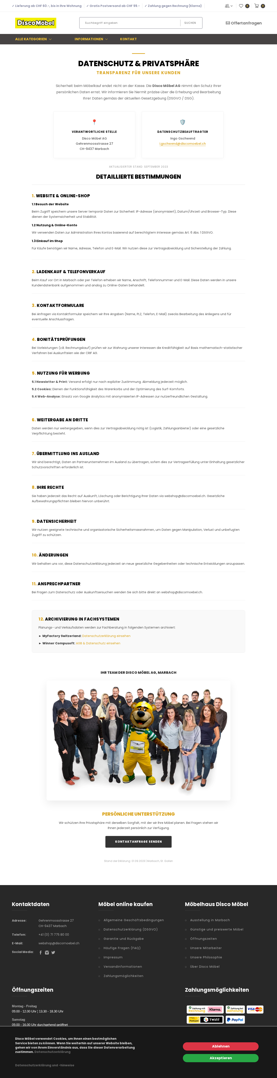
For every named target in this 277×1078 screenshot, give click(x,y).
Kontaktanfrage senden (138, 842)
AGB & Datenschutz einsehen (98, 643)
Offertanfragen (246, 23)
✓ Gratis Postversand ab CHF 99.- (113, 6)
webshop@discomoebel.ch (59, 943)
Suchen (190, 23)
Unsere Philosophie (206, 957)
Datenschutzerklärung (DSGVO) (131, 929)
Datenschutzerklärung (52, 1052)
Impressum (113, 957)
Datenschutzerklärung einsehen (106, 636)
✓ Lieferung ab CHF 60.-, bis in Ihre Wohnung (47, 6)
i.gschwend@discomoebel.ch (182, 143)
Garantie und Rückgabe (124, 939)
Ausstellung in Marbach (210, 920)
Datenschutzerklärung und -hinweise (44, 1065)
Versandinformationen (123, 966)
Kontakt (128, 39)
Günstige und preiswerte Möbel (216, 929)
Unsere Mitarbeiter (206, 948)
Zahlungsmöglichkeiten (123, 976)
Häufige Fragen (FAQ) (122, 948)
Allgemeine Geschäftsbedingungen (134, 920)
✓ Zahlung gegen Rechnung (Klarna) (173, 6)
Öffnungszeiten (203, 939)
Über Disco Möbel (205, 966)
